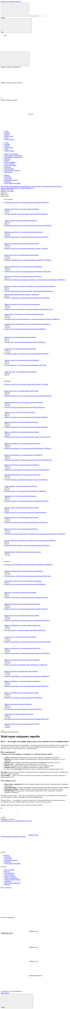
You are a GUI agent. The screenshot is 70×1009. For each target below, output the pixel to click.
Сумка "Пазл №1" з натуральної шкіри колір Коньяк (20, 371)
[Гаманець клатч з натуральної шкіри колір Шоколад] (36, 491)
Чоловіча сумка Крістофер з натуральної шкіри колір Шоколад (23, 571)
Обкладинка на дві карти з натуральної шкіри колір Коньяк (22, 276)
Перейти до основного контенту (11, 1)
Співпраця (8, 188)
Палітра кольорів (20, 186)
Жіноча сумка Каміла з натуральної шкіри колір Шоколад (22, 304)
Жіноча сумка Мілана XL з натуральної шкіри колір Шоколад (23, 266)
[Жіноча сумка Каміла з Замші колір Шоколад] (36, 698)
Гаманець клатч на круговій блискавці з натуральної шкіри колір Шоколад (27, 324)
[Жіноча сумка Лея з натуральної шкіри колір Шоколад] (36, 522)
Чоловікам (7, 176)
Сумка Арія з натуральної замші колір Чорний (18, 714)
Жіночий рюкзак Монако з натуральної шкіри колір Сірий (22, 474)
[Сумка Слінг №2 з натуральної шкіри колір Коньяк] (36, 342)
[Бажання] (35, 75)
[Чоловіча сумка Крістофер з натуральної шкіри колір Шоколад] (36, 564)
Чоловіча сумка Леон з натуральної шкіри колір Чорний (21, 724)
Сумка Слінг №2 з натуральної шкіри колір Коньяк (20, 348)
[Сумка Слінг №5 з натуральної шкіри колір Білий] (36, 407)
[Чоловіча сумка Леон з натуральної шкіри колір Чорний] (36, 719)
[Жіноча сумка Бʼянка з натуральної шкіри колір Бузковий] (36, 597)
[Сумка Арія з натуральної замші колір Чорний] (36, 709)
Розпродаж (7, 181)
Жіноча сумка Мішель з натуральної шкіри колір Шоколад (22, 681)
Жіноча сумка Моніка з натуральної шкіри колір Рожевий (22, 625)
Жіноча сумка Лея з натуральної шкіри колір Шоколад (21, 529)
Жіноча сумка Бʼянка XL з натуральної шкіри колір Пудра (22, 443)
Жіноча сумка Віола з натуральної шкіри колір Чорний (21, 422)
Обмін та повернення (43, 186)
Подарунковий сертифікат (12, 183)
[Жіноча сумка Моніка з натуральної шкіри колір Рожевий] (36, 620)
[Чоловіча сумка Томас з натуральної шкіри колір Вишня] (36, 202)
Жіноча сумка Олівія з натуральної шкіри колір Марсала (21, 465)
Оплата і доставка (31, 186)
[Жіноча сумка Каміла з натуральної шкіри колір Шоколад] (36, 298)
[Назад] (1, 378)
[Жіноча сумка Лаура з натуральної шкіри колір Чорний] (36, 384)
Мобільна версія (33, 835)
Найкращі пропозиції (11, 180)
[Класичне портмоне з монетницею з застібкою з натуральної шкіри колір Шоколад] (36, 280)
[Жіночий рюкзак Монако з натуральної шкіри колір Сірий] (36, 470)
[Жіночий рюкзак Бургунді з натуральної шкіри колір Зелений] (36, 225)
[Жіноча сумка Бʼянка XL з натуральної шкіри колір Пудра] (36, 437)
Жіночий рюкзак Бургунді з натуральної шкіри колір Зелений (23, 232)
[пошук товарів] (15, 9)
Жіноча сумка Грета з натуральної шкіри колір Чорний (21, 517)
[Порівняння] (15, 59)
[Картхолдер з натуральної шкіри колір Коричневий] (36, 329)
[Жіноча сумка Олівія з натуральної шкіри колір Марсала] (36, 460)
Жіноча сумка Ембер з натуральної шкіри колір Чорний (21, 243)
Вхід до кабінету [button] (9, 870)
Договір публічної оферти (12, 879)
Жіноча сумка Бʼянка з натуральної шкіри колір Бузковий (22, 604)
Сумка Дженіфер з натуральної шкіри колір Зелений (20, 220)
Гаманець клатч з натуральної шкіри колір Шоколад (20, 496)
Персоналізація (10, 186)
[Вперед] (3, 378)
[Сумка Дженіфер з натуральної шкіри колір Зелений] (36, 214)
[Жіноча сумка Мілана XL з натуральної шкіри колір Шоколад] (36, 260)
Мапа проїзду (5, 993)
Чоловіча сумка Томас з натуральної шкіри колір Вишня (21, 209)
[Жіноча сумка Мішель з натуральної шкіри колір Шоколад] (36, 676)
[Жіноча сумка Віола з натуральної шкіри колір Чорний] (36, 417)
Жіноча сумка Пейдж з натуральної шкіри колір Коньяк (21, 432)
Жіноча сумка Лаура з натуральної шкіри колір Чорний (21, 391)
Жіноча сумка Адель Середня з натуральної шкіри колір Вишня (24, 314)
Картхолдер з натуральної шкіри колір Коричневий (20, 337)
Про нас (3, 186)
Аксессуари (8, 178)
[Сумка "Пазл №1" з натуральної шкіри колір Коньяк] (36, 365)
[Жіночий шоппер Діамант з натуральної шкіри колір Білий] (36, 545)
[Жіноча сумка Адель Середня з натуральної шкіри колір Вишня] (36, 309)
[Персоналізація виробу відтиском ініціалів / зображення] (36, 291)
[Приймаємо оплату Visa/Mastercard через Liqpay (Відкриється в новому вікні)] (16, 821)
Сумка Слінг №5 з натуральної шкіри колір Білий (19, 412)
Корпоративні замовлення (20, 188)
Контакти (31, 188)
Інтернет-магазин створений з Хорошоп (13, 836)
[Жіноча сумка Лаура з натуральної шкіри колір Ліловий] (36, 248)
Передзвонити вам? (6, 933)
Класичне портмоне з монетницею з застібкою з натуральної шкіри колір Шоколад (30, 286)
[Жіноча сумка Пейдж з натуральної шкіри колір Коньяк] (36, 427)
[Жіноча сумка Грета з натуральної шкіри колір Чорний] (36, 512)
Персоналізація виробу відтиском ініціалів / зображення (21, 294)
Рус (5, 35)
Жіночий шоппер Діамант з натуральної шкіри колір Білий (22, 552)
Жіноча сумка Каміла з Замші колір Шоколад (18, 704)
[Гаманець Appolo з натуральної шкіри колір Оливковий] (36, 354)
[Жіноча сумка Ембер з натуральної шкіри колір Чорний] (36, 237)
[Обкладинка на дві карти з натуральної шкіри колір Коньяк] (36, 271)
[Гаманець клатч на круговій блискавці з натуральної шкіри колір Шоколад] (36, 319)
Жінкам (6, 175)
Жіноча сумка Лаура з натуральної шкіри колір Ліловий (21, 255)
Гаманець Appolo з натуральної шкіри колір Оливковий (21, 360)
